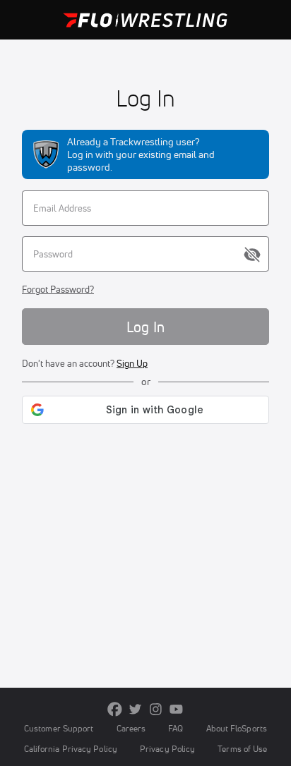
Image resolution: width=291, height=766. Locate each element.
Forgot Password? (58, 289)
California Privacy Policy (70, 748)
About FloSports (236, 728)
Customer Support (59, 728)
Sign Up (132, 363)
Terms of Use (242, 748)
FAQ (175, 728)
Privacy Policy (167, 748)
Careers (131, 728)
